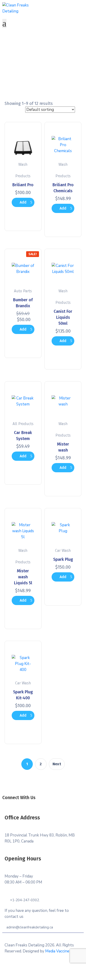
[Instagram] (48, 804)
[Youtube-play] (58, 804)
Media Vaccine (57, 951)
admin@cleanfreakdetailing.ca (29, 927)
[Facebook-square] (28, 804)
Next (57, 764)
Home (36, 73)
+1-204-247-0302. (25, 900)
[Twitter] (38, 804)
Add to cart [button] (22, 203)
